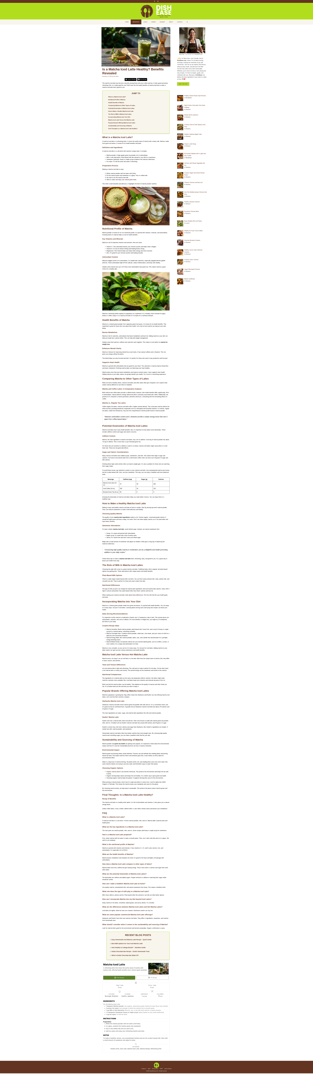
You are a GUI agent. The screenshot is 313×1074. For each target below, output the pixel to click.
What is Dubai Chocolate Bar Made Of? (125, 955)
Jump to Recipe (131, 79)
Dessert (162, 22)
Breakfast (136, 22)
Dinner (153, 22)
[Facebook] (154, 1)
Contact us (143, 1068)
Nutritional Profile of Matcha (116, 99)
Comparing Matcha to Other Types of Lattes (121, 105)
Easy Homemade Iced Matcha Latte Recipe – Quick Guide (131, 939)
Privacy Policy (155, 1068)
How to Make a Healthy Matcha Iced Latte (120, 111)
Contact (180, 22)
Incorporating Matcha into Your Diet (119, 117)
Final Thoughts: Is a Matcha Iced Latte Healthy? (123, 128)
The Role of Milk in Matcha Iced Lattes (119, 114)
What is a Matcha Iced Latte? (117, 97)
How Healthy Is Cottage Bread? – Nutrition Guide (129, 947)
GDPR (161, 1068)
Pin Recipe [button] (153, 977)
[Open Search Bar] (187, 21)
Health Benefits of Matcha (116, 102)
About (171, 22)
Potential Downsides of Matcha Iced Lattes (121, 108)
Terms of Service (168, 1068)
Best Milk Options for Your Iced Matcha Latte (127, 943)
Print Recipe (143, 79)
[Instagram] (157, 1)
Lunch (145, 22)
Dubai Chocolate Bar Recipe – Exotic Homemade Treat (130, 951)
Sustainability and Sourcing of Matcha (120, 125)
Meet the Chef (183, 84)
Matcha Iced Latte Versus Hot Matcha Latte (121, 120)
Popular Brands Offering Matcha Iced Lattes (121, 123)
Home (127, 22)
